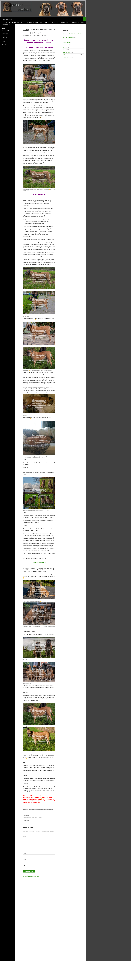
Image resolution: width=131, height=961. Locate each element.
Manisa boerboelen (65, 22)
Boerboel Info (75, 22)
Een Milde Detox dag (5, 38)
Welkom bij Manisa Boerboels (18, 22)
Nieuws (27, 30)
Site (24, 865)
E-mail (25, 859)
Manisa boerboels (7, 19)
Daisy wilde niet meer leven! (32, 22)
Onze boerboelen (66, 52)
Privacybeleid (7, 22)
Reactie (25, 836)
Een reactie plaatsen (42, 35)
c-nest (31, 809)
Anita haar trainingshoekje (68, 37)
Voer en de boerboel (67, 57)
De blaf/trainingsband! (28, 821)
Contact (82, 22)
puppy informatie (55, 22)
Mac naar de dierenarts (39, 562)
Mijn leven (65, 47)
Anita (34, 35)
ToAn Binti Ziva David (47, 809)
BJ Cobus (26, 809)
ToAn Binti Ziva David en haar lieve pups (71, 54)
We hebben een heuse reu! (7, 41)
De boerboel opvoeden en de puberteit (71, 39)
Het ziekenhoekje (66, 42)
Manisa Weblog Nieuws (44, 22)
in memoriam (65, 44)
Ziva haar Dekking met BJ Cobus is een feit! (32, 816)
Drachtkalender (37, 809)
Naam (24, 853)
